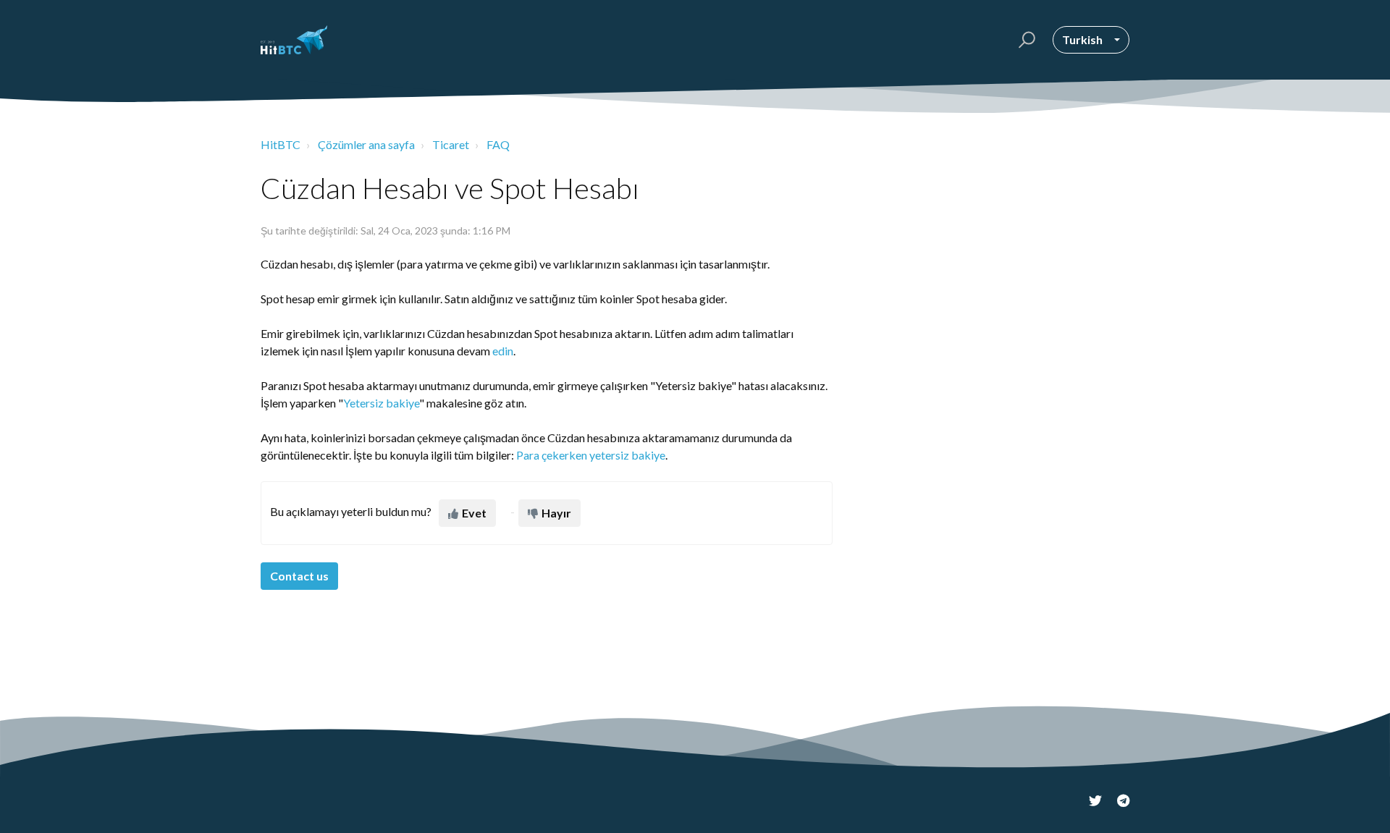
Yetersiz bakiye (381, 403)
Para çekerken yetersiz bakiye (590, 455)
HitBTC (280, 144)
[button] (1024, 39)
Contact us (299, 576)
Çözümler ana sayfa (366, 144)
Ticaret (450, 144)
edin (502, 351)
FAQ (498, 144)
